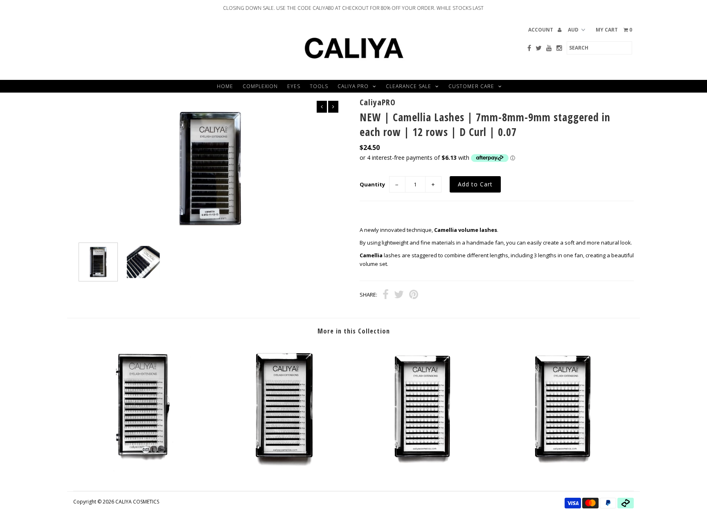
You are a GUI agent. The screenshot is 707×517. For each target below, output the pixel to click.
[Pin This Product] (413, 295)
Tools (319, 86)
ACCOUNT (541, 29)
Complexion (260, 86)
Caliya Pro (353, 86)
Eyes (293, 86)
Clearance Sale (408, 86)
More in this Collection (353, 331)
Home (225, 86)
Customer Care (471, 86)
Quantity (372, 184)
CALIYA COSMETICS (137, 501)
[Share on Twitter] (399, 295)
